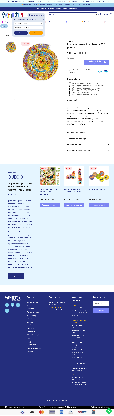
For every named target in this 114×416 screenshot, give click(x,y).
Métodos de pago (33, 335)
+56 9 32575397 (36, 1)
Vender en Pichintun (30, 307)
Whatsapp (54, 305)
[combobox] (73, 14)
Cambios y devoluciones (55, 1)
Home (7, 36)
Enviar (101, 310)
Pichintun (54, 400)
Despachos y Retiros (31, 317)
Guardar (21, 32)
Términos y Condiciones (31, 343)
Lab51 (66, 400)
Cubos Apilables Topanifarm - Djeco (73, 190)
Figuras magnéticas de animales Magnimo (49, 191)
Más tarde (36, 32)
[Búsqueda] (96, 14)
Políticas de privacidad (100, 407)
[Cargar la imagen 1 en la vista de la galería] (11, 47)
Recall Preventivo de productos (34, 350)
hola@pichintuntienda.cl (14, 1)
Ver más (16, 276)
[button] (111, 15)
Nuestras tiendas (76, 299)
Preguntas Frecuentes (31, 330)
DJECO (70, 41)
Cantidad (70, 58)
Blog (28, 338)
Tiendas (74, 1)
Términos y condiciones (14, 407)
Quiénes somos (32, 302)
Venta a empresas (33, 312)
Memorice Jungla (97, 189)
